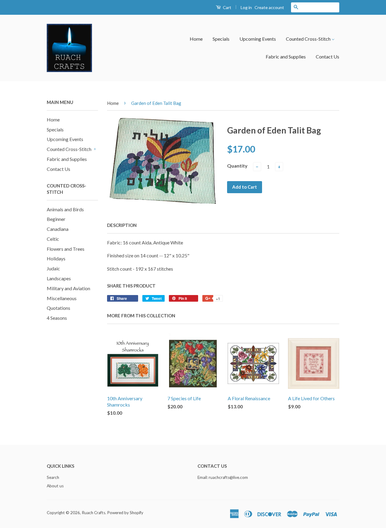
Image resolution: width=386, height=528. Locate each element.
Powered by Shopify (125, 512)
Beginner (56, 219)
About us (55, 485)
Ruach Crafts (93, 512)
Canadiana (57, 229)
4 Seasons (57, 318)
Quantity (237, 165)
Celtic (53, 239)
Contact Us (327, 56)
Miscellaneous (62, 298)
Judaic (53, 268)
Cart (226, 7)
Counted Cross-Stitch (308, 39)
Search (53, 477)
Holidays (56, 258)
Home (196, 39)
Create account (269, 7)
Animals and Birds (65, 209)
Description (122, 225)
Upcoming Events (257, 39)
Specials (221, 39)
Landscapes (59, 278)
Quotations (58, 308)
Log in (246, 7)
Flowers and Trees (65, 249)
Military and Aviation (68, 288)
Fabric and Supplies (286, 56)
